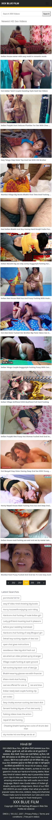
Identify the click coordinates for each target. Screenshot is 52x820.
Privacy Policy (31, 813)
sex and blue (36, 685)
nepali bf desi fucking (13, 720)
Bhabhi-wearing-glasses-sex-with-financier (22, 673)
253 (19, 582)
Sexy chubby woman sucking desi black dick (23, 702)
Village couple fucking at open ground (20, 662)
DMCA (5, 813)
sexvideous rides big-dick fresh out (19, 650)
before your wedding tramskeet (17, 627)
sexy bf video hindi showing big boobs (20, 603)
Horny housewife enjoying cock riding (20, 609)
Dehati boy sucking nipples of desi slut (20, 638)
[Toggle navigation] (47, 3)
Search (46, 13)
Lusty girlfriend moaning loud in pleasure (22, 621)
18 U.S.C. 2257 (17, 813)
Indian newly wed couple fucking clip (20, 691)
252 (13, 582)
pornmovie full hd (11, 598)
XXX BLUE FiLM (10, 3)
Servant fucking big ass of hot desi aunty (21, 708)
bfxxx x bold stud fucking (14, 679)
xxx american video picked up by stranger (22, 656)
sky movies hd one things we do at (19, 734)
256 (38, 582)
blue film (45, 748)
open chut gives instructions (16, 644)
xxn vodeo (7, 696)
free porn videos (31, 816)
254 (26, 582)
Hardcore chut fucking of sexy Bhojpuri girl (22, 632)
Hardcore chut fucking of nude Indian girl (22, 615)
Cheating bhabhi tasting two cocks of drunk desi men (26, 727)
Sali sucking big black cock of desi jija (20, 667)
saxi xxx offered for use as (15, 685)
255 (32, 582)
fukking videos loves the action (17, 714)
